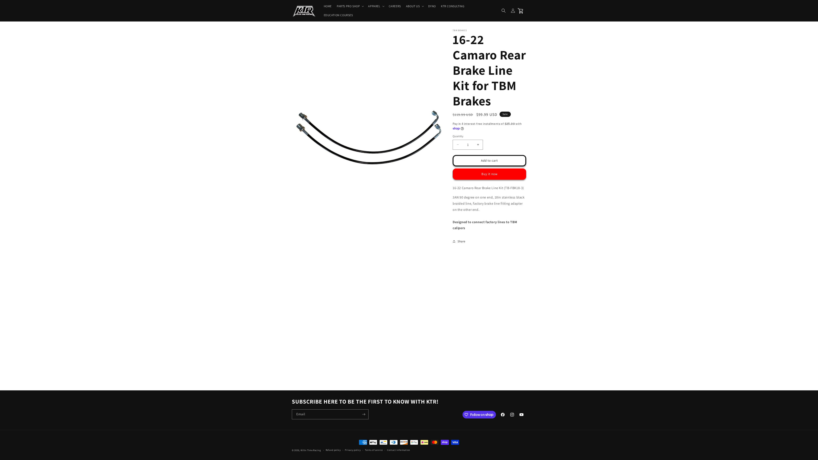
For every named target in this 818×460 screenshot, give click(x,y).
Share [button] (461, 241)
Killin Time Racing (311, 450)
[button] (350, 6)
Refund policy (333, 449)
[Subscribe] (363, 414)
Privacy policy (353, 449)
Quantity (458, 136)
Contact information (398, 449)
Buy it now (489, 174)
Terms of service (374, 449)
